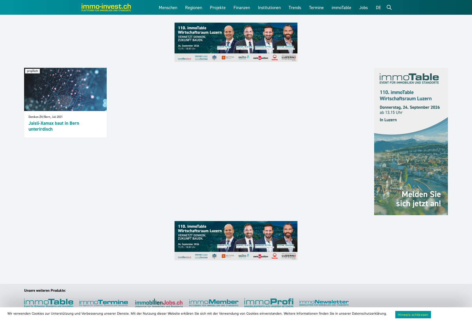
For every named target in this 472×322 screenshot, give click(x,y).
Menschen (168, 8)
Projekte (218, 8)
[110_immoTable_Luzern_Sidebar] (411, 141)
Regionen (193, 8)
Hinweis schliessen (413, 315)
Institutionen (269, 8)
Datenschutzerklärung (369, 313)
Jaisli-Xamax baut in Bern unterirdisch (54, 126)
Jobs (363, 8)
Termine (316, 8)
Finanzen (242, 8)
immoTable (341, 8)
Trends (295, 8)
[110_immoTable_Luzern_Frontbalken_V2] (236, 42)
